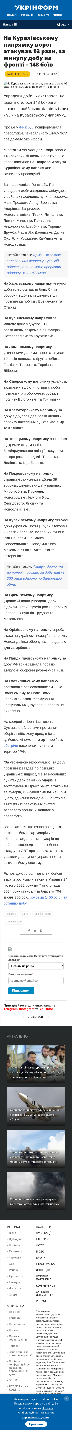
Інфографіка (45, 1263)
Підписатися (21, 990)
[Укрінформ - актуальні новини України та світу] (36, 7)
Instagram (26, 1009)
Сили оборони (14, 921)
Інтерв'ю (42, 1239)
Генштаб (11, 913)
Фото (40, 1245)
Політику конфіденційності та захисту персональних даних (36, 1412)
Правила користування (18, 1338)
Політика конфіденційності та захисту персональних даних (20, 1368)
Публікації (43, 1233)
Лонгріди (43, 1270)
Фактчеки (15, 1257)
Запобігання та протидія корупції (20, 1353)
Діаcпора (15, 1288)
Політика (14, 1245)
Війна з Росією (43, 913)
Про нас (14, 1311)
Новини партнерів (43, 1278)
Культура (15, 1282)
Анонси (57, 15)
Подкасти (43, 1226)
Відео (40, 1251)
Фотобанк (27, 15)
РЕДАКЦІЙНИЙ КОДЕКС (19, 1388)
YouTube (46, 1009)
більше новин (36, 1017)
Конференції (45, 1285)
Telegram (11, 1009)
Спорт (13, 1294)
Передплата (17, 1324)
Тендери (14, 1345)
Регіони (14, 1269)
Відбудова (15, 1239)
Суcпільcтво (17, 1276)
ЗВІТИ (13, 1380)
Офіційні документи (44, 1293)
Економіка (15, 1251)
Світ (11, 1263)
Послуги (12, 15)
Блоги (40, 1257)
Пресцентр (42, 15)
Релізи (41, 1301)
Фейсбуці (27, 127)
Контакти (15, 1317)
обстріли (11, 746)
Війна (25, 913)
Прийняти (36, 1424)
